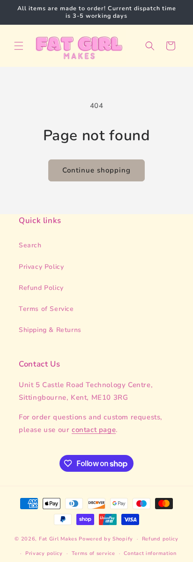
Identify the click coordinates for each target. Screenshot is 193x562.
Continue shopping (96, 170)
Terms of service (93, 553)
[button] (18, 46)
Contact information (150, 553)
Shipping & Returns (50, 329)
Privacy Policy (41, 266)
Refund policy (160, 538)
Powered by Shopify (106, 538)
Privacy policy (44, 553)
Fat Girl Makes (58, 538)
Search (30, 245)
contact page (94, 429)
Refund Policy (41, 287)
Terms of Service (46, 308)
